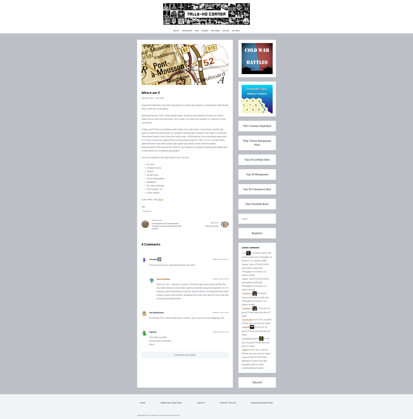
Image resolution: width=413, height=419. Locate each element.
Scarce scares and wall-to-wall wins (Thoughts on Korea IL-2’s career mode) (257, 257)
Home (142, 403)
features (215, 31)
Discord (257, 382)
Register (257, 233)
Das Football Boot (257, 204)
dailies (226, 31)
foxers (205, 31)
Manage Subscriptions (262, 403)
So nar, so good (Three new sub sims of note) (256, 312)
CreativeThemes (173, 415)
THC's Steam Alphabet (257, 125)
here (160, 199)
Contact (201, 403)
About (176, 31)
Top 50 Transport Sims (257, 189)
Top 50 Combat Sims (257, 159)
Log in (245, 218)
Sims (197, 31)
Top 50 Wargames (257, 174)
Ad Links (236, 31)
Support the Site (228, 403)
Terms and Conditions (171, 403)
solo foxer (160, 98)
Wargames (187, 31)
